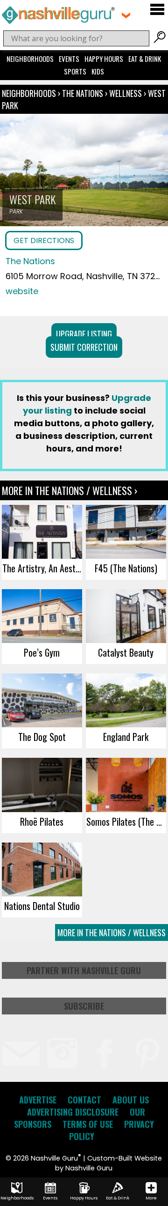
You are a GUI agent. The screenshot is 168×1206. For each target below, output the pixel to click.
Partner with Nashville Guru (84, 970)
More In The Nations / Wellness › (69, 490)
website (22, 291)
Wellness (125, 93)
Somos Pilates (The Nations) (126, 821)
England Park (125, 737)
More (151, 1198)
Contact (84, 1100)
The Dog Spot (42, 737)
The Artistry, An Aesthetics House (42, 568)
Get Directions (44, 240)
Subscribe (84, 1006)
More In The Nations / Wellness (111, 932)
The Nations (83, 93)
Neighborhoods (30, 58)
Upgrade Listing (84, 334)
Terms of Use (88, 1124)
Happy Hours (103, 58)
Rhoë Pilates (41, 821)
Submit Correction (84, 347)
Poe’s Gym (42, 652)
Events (69, 58)
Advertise (37, 1100)
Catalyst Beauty (126, 652)
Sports (75, 71)
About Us (130, 1100)
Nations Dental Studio (42, 906)
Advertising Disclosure (73, 1112)
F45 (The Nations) (126, 568)
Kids (97, 71)
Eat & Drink (144, 58)
